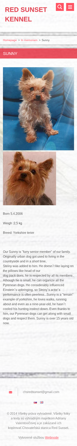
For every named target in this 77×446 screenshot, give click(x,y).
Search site (60, 7)
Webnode (52, 437)
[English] (41, 402)
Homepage (10, 40)
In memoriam (29, 40)
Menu (70, 7)
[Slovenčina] (35, 402)
